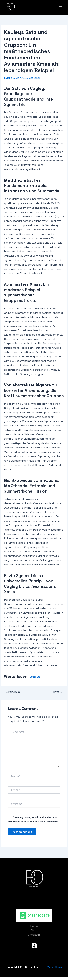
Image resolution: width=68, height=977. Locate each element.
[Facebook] (34, 946)
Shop (34, 930)
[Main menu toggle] (60, 7)
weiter (36, 676)
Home (34, 926)
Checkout (34, 934)
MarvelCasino (55, 967)
